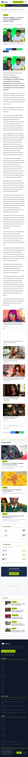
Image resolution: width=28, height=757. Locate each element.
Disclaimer (3, 731)
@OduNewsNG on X (9, 741)
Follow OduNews (14, 573)
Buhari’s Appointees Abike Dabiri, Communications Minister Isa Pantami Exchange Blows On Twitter (19, 612)
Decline (24, 752)
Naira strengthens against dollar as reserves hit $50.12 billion (12, 710)
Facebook (9, 49)
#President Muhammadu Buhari (12, 425)
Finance (2, 685)
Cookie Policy (3, 728)
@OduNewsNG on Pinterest (5, 746)
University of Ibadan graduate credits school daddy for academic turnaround (13, 5)
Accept (19, 752)
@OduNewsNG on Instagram (5, 744)
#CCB (5, 425)
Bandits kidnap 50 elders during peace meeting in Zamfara (12, 490)
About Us (2, 719)
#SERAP (21, 425)
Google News (3, 735)
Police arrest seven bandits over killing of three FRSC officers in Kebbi (13, 464)
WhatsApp (20, 49)
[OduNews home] (14, 644)
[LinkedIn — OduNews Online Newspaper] (10, 655)
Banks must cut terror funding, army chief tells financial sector (13, 516)
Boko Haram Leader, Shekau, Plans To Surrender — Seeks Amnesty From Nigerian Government (18, 632)
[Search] (10, 2)
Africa (2, 661)
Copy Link (6, 51)
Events (2, 678)
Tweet (15, 49)
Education (3, 673)
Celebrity (2, 666)
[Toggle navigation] (25, 2)
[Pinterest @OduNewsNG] (13, 655)
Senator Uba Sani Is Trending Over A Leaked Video (18, 604)
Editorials (3, 671)
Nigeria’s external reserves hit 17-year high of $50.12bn (11, 699)
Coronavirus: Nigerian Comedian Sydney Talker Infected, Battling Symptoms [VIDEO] (18, 619)
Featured (2, 683)
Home (2, 7)
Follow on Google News (9, 651)
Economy (13, 628)
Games (2, 687)
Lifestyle (2, 692)
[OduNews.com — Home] (4, 2)
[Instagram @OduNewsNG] (8, 655)
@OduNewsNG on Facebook (17, 741)
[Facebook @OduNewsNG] (5, 655)
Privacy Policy (3, 726)
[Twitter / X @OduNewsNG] (2, 655)
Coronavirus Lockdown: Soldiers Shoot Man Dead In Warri (18, 625)
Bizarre (2, 664)
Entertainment (15, 615)
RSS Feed (2, 733)
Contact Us (3, 721)
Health (2, 690)
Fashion (2, 680)
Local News (6, 7)
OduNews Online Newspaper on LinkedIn (17, 744)
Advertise (2, 723)
